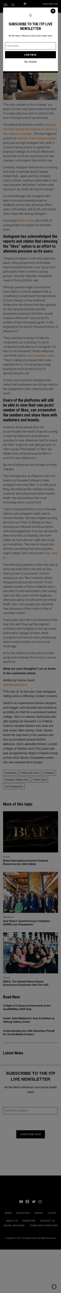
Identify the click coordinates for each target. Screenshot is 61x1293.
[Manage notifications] (54, 1286)
